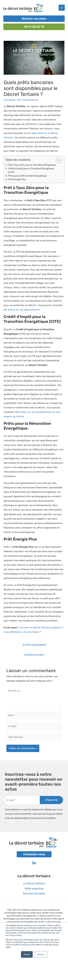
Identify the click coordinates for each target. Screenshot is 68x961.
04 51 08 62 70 (34, 26)
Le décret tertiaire (34, 883)
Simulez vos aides (34, 18)
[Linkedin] (34, 863)
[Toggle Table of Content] (57, 160)
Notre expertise (34, 888)
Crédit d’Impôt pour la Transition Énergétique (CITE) (31, 170)
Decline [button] (40, 954)
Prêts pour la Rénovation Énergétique (27, 175)
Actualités (9, 99)
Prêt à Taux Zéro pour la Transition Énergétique (32, 165)
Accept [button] (27, 954)
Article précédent (34, 644)
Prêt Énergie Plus (17, 179)
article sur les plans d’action (24, 309)
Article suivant (34, 654)
